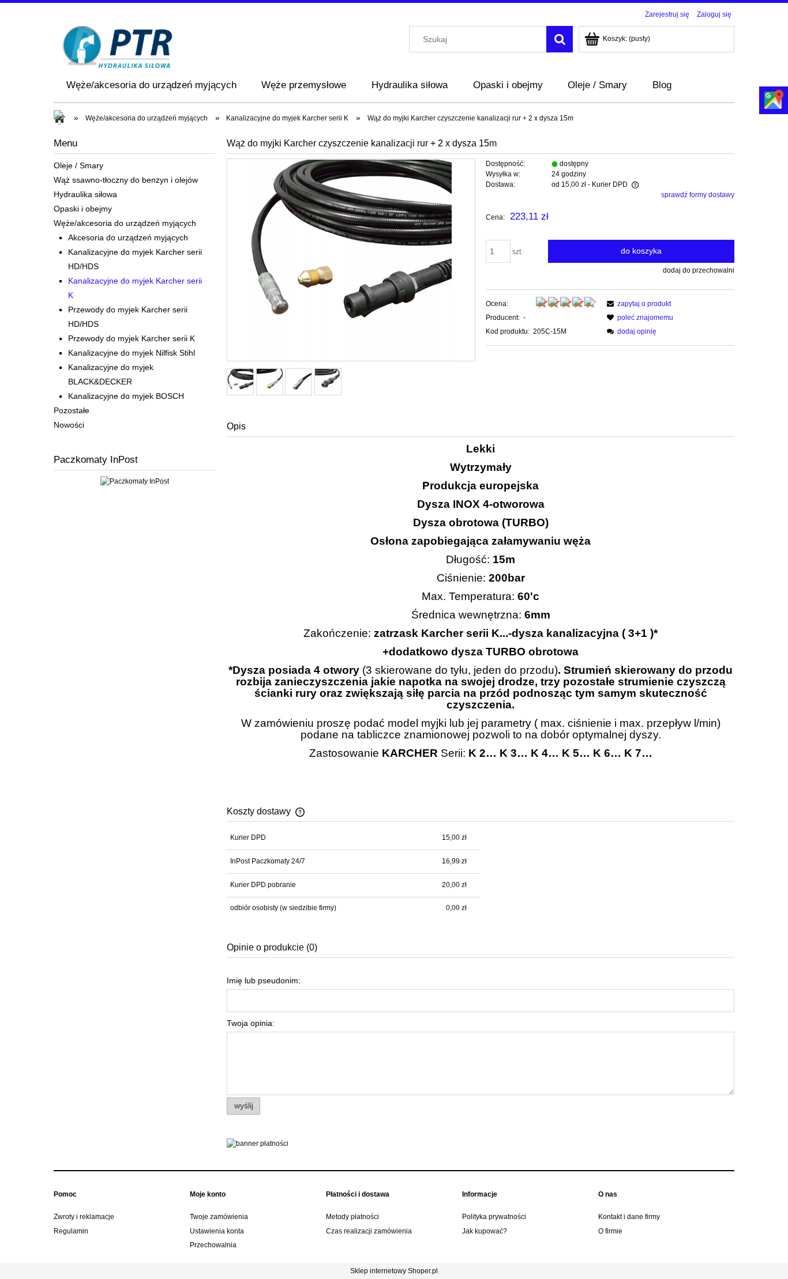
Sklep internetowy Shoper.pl (394, 1271)
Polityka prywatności (494, 1217)
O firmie (610, 1231)
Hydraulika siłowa (85, 194)
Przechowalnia (213, 1245)
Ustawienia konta (217, 1231)
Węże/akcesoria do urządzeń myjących (125, 223)
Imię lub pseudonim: (264, 980)
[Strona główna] (118, 46)
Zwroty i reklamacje (84, 1217)
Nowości (69, 424)
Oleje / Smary (78, 165)
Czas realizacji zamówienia (369, 1231)
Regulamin (71, 1231)
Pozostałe (71, 410)
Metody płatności (352, 1217)
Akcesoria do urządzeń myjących (128, 237)
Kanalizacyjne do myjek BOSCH (126, 396)
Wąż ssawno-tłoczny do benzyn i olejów (126, 179)
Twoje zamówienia (219, 1217)
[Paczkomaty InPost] (134, 481)
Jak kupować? (484, 1231)
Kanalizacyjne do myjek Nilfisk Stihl (131, 352)
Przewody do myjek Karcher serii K (131, 338)
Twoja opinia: (251, 1023)
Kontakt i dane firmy (629, 1217)
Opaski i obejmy (83, 208)
